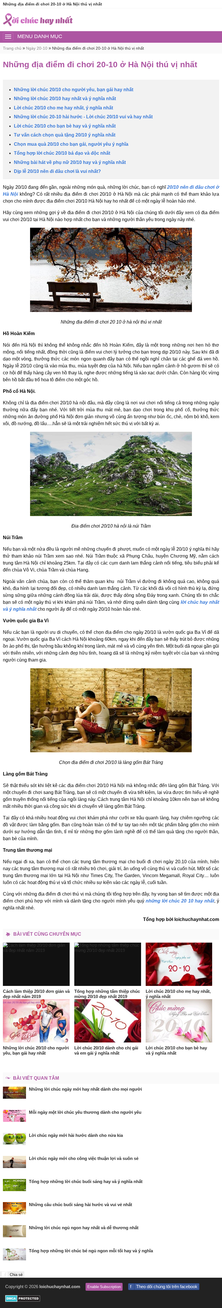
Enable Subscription (104, 1287)
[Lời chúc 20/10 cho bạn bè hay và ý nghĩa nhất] (179, 1020)
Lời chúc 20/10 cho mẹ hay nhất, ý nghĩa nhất (63, 107)
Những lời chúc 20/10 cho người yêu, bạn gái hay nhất (73, 89)
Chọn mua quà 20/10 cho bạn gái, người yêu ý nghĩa (71, 144)
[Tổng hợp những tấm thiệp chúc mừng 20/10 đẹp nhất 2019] (107, 964)
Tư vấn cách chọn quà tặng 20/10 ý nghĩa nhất (64, 134)
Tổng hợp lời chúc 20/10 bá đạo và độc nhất (62, 153)
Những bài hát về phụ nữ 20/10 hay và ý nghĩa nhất (70, 162)
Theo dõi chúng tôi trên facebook (166, 1286)
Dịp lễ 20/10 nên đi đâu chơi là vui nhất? (57, 171)
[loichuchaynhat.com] (38, 19)
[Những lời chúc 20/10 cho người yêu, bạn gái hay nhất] (36, 1020)
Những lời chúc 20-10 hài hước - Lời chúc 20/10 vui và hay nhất (83, 116)
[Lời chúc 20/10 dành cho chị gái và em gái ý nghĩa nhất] (107, 1020)
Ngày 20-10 (36, 48)
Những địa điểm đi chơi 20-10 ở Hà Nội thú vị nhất (98, 48)
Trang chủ (12, 48)
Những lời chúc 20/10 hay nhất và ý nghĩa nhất (65, 98)
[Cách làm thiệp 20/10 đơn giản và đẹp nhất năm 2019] (36, 964)
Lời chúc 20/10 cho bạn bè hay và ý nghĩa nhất (65, 126)
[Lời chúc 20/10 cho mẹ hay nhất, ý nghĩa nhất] (179, 964)
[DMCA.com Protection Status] (22, 1300)
